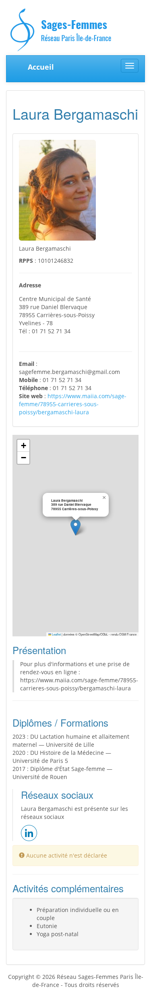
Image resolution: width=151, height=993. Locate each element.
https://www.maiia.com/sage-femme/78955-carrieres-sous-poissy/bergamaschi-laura (72, 404)
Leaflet (56, 634)
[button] (75, 527)
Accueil (41, 67)
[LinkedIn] (29, 832)
